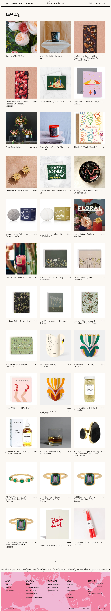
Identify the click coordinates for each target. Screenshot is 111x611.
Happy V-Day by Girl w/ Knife (18, 408)
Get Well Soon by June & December (84, 279)
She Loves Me (14, 608)
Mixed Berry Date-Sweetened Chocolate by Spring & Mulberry (17, 104)
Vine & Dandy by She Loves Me (51, 57)
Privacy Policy (74, 608)
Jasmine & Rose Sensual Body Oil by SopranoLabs (17, 453)
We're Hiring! (71, 591)
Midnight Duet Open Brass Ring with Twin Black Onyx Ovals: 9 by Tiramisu (86, 454)
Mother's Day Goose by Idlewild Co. (53, 192)
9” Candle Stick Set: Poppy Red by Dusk (86, 544)
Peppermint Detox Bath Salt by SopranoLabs (86, 409)
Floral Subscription (13, 147)
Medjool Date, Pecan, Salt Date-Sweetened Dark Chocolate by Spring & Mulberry (86, 58)
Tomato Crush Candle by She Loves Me (51, 148)
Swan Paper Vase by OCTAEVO (48, 366)
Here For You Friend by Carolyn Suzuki (86, 103)
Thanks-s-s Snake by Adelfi (85, 147)
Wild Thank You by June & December (16, 366)
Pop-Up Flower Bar (52, 591)
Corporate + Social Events (34, 597)
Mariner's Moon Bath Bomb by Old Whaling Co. (18, 235)
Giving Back (70, 597)
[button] (7, 3)
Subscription (10, 591)
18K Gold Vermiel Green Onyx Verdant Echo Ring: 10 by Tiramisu (18, 499)
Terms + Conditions (88, 608)
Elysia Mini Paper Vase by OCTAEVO (84, 366)
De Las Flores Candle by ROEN (18, 278)
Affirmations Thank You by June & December (53, 279)
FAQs (68, 587)
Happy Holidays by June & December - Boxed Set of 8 (85, 322)
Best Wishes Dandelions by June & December (53, 322)
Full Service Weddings (33, 587)
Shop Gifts (9, 584)
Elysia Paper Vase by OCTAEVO (48, 412)
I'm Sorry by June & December (18, 321)
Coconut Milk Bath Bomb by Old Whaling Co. (51, 235)
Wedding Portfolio (31, 594)
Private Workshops (52, 587)
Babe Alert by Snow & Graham (52, 546)
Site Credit (101, 608)
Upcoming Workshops (53, 584)
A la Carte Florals (31, 590)
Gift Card (8, 587)
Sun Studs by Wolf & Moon (17, 191)
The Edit (69, 594)
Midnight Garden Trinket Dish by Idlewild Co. (86, 192)
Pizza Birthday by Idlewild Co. (52, 102)
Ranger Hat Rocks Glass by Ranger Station (51, 453)
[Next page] (63, 562)
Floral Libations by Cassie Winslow (84, 235)
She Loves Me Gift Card (15, 56)
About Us (70, 584)
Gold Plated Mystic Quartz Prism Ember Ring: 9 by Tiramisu (84, 499)
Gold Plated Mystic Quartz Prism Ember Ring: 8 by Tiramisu (50, 499)
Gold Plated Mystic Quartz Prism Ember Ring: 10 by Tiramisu (16, 545)
